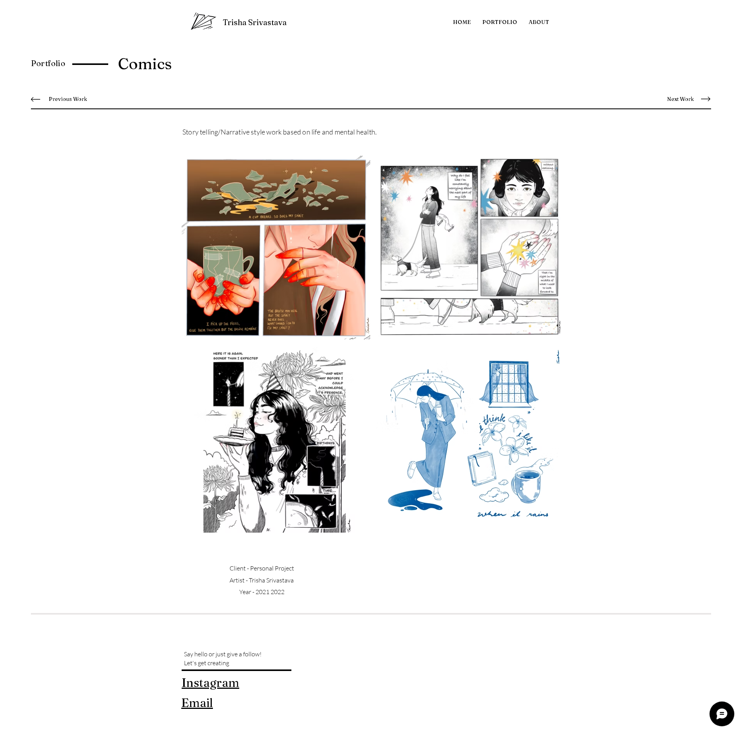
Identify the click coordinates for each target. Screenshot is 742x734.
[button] (500, 22)
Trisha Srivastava (255, 22)
